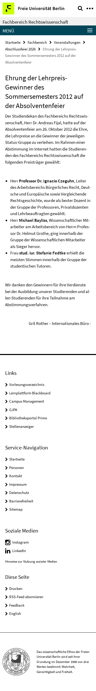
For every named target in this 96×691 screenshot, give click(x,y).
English (15, 613)
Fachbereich (37, 42)
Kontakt (15, 475)
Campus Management (26, 401)
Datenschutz (19, 492)
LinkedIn (19, 550)
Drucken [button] (15, 588)
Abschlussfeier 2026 (20, 49)
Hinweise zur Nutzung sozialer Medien (31, 561)
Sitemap (16, 509)
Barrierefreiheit (21, 501)
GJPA (13, 409)
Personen (16, 467)
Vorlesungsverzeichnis (26, 384)
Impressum (18, 484)
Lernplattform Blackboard (29, 393)
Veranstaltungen (67, 42)
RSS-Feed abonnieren (26, 596)
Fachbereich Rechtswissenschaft (35, 22)
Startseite (12, 42)
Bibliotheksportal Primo (28, 417)
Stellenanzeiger (21, 426)
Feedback (16, 605)
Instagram (20, 542)
